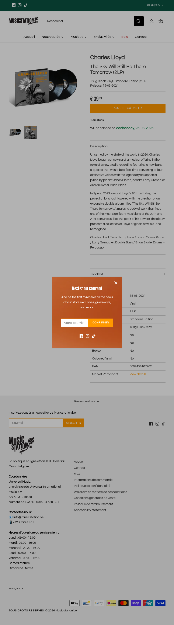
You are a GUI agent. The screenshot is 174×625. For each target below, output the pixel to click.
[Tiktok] (93, 336)
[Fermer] (116, 283)
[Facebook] (81, 336)
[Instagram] (87, 336)
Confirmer (101, 322)
